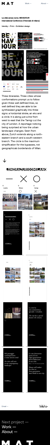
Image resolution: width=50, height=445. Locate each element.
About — (44, 3)
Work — (28, 3)
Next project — (15, 422)
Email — (5, 406)
